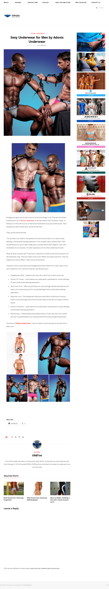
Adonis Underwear (38, 33)
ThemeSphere (27, 585)
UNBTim (37, 455)
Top (108, 585)
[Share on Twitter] (15, 437)
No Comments (41, 45)
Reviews (18, 2)
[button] (22, 342)
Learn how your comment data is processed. (44, 568)
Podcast (45, 2)
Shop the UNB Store (63, 2)
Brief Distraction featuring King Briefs (13, 499)
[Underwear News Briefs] (13, 16)
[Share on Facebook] (12, 437)
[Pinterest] (19, 437)
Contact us (95, 2)
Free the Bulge (81, 2)
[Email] (22, 437)
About (6, 2)
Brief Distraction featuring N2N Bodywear (37, 499)
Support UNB (33, 2)
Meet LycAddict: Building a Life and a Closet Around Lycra (60, 500)
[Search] (97, 7)
